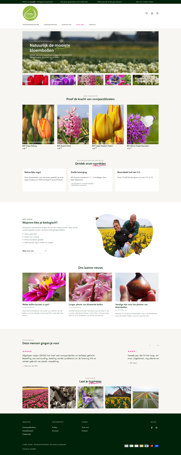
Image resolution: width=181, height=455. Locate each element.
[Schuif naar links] (151, 345)
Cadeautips (26, 434)
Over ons (85, 427)
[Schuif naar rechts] (156, 345)
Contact (85, 431)
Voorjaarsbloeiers (29, 427)
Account (55, 431)
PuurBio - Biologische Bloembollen (38, 444)
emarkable (33, 449)
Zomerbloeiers (27, 431)
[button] (146, 13)
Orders (54, 427)
